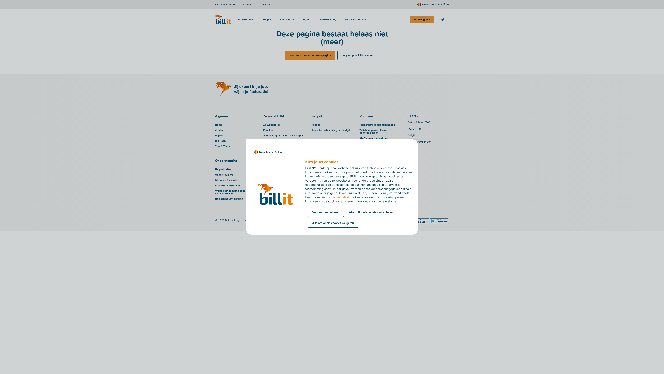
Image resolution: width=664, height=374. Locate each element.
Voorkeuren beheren (325, 212)
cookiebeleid (340, 197)
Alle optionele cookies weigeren (333, 223)
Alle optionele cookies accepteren (371, 212)
